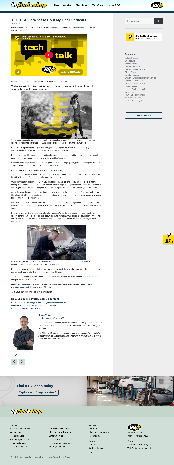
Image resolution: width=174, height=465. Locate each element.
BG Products (130, 61)
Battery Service (131, 58)
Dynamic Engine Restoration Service (140, 78)
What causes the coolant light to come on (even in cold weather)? (38, 303)
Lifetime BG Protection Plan (136, 89)
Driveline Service (132, 75)
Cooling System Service (135, 69)
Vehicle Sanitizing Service (136, 101)
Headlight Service (57, 446)
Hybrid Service (131, 86)
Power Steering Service (135, 95)
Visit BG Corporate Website (140, 448)
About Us (92, 428)
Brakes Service (17, 435)
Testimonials (94, 435)
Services (82, 5)
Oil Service (129, 92)
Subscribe (143, 115)
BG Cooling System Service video (25, 308)
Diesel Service (131, 72)
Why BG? (114, 5)
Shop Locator (62, 5)
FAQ (90, 451)
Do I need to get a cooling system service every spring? (34, 305)
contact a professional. (48, 166)
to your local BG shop (53, 272)
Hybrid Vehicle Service (59, 443)
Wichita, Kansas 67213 (137, 435)
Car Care (97, 5)
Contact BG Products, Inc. (139, 444)
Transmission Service (134, 98)
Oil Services (15, 432)
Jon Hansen (46, 315)
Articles (92, 444)
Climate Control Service (135, 67)
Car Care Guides (95, 448)
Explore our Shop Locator (37, 392)
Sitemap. (69, 456)
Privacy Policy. (58, 456)
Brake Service (131, 64)
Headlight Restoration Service (137, 84)
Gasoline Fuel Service (134, 81)
